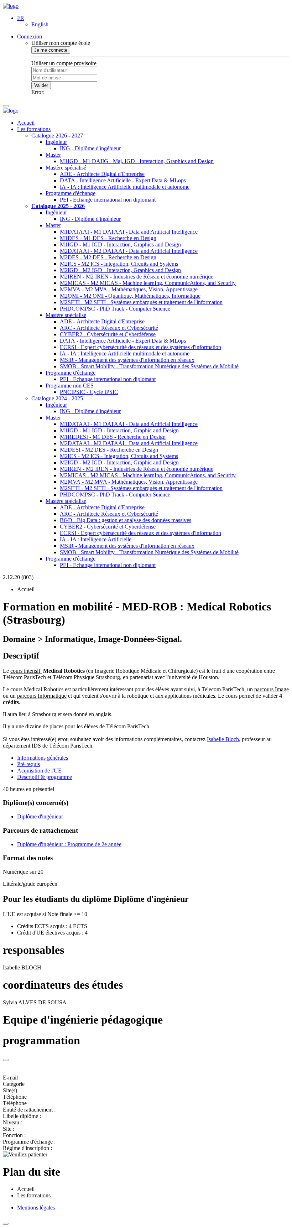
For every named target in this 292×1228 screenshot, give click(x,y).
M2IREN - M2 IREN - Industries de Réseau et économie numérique (136, 277)
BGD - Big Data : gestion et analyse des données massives (125, 520)
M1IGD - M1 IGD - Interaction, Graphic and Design (119, 430)
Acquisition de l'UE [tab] (39, 771)
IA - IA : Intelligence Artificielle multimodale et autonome (124, 187)
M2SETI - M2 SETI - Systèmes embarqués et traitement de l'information (141, 302)
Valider (41, 85)
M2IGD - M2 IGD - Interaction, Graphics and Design (120, 270)
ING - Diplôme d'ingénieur (90, 148)
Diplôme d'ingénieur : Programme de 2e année (69, 844)
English (39, 24)
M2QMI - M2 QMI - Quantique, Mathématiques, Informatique (130, 296)
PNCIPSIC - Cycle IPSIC (89, 392)
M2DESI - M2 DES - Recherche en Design (109, 450)
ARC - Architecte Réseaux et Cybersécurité (109, 328)
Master (53, 155)
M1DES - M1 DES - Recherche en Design (108, 238)
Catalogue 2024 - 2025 (57, 398)
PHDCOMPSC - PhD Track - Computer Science (115, 309)
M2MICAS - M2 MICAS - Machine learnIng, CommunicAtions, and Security (148, 283)
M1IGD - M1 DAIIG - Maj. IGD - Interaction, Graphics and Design (137, 161)
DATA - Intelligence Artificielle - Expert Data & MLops (123, 180)
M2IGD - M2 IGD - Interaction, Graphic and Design (119, 462)
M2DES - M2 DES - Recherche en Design (108, 257)
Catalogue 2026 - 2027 (57, 135)
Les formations (34, 129)
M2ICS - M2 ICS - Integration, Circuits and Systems (119, 264)
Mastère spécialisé (66, 168)
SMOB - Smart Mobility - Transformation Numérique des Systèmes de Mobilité (149, 366)
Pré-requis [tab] (28, 764)
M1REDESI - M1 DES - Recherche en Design (113, 437)
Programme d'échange (70, 193)
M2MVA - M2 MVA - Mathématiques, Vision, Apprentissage (129, 289)
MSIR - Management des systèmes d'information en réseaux (127, 360)
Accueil (26, 123)
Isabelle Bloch (223, 739)
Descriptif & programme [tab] (44, 777)
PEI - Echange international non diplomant (108, 200)
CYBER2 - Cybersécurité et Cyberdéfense (108, 334)
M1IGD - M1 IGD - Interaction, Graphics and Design (120, 244)
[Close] (6, 1060)
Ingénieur (56, 142)
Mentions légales (36, 1207)
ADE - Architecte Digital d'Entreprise (102, 174)
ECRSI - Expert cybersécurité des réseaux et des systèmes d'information (140, 347)
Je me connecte (50, 50)
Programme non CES (70, 386)
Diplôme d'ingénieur (40, 816)
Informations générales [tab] (42, 758)
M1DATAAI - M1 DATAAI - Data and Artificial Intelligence (129, 232)
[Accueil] (11, 6)
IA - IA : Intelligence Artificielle (95, 539)
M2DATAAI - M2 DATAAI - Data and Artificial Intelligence (129, 251)
